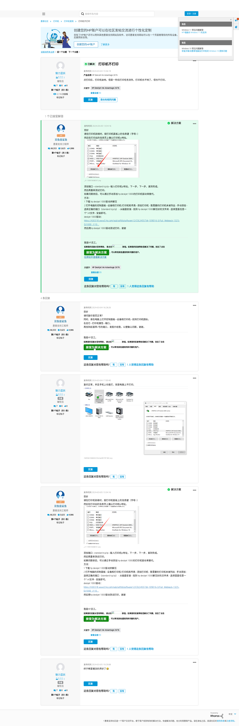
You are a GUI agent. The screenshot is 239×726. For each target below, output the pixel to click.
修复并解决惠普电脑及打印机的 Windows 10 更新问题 (204, 51)
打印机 (56, 21)
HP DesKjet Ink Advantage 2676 (105, 88)
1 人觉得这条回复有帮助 (140, 286)
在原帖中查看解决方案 (95, 257)
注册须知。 (231, 721)
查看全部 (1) (96, 93)
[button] (194, 61)
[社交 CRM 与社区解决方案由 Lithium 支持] (217, 715)
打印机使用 (69, 21)
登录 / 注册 (191, 13)
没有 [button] (122, 286)
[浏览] (43, 13)
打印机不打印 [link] (84, 21)
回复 (90, 99)
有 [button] (114, 286)
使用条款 (221, 721)
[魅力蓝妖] (60, 66)
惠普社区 (44, 21)
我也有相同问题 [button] (108, 99)
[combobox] (116, 14)
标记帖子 (60, 97)
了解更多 (105, 44)
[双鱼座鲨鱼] (61, 128)
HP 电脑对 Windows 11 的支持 (194, 32)
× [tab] (231, 19)
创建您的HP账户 (86, 44)
